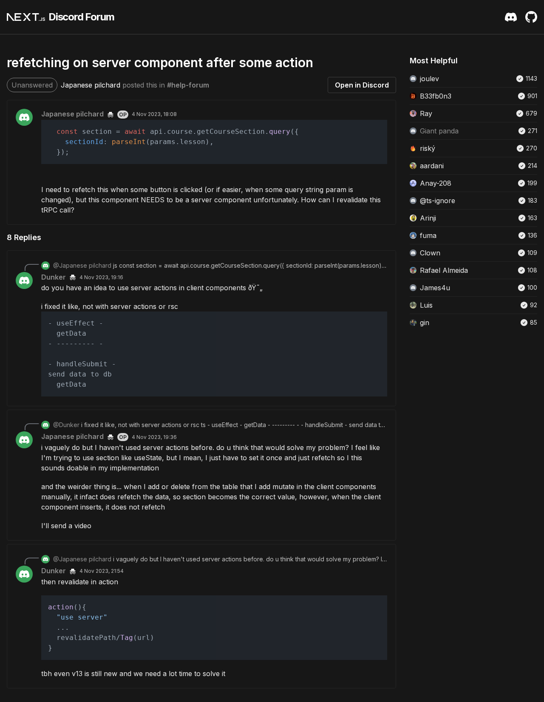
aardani (432, 165)
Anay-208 (435, 183)
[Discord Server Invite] (511, 17)
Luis (426, 305)
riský (427, 148)
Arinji (428, 218)
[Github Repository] (531, 17)
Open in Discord (362, 85)
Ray (426, 113)
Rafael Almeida (444, 270)
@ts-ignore (437, 200)
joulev (429, 78)
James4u (435, 287)
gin (424, 322)
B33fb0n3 (435, 96)
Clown (430, 253)
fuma (428, 235)
